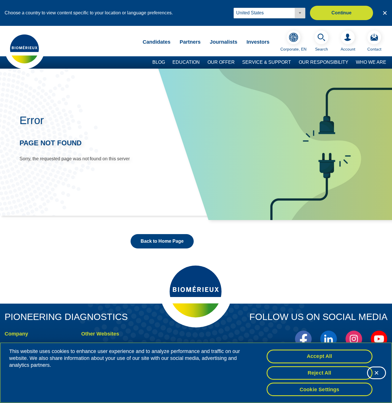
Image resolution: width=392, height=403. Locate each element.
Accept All (319, 356)
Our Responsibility (323, 62)
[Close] (376, 373)
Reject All (319, 373)
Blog (158, 62)
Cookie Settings (319, 389)
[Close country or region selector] (385, 13)
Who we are (371, 62)
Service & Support (266, 62)
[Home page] (25, 48)
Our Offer (221, 62)
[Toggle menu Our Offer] (237, 62)
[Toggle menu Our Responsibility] (351, 62)
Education (186, 62)
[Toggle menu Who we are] (389, 62)
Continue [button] (341, 12)
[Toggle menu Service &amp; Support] (294, 62)
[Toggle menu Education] (202, 62)
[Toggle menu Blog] (168, 62)
